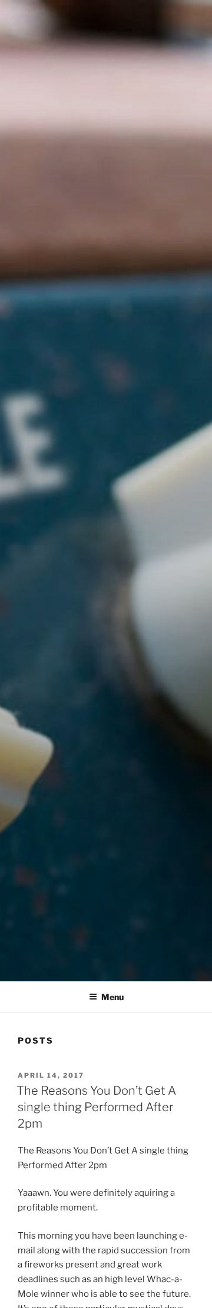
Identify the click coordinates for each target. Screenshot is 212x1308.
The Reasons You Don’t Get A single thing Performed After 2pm (96, 1107)
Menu (112, 997)
